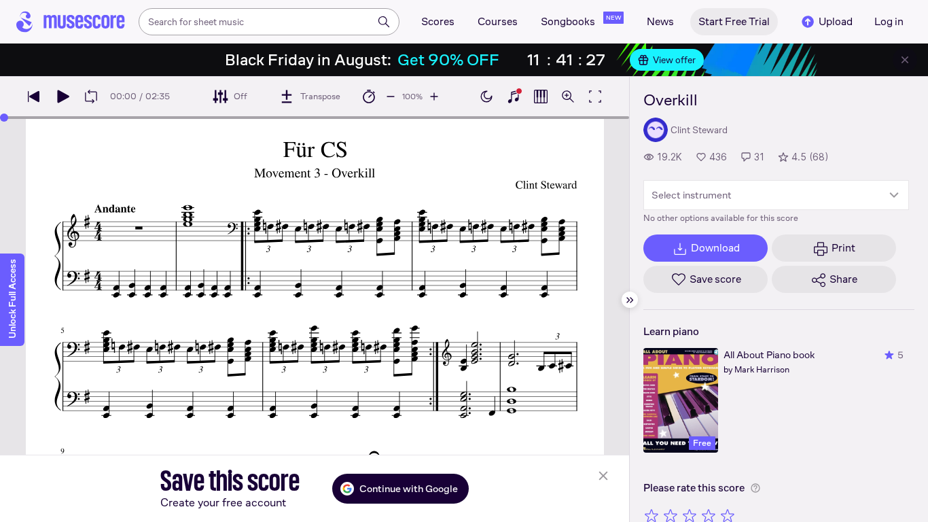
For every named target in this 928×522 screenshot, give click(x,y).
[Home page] (70, 22)
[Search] (384, 22)
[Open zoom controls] (568, 96)
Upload (836, 21)
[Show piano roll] (540, 96)
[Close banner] (905, 60)
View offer (674, 59)
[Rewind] (34, 96)
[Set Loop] (91, 96)
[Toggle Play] (62, 96)
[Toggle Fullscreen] (595, 96)
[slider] (4, 118)
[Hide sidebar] (630, 300)
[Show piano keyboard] (513, 96)
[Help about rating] (755, 488)
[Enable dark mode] (486, 96)
